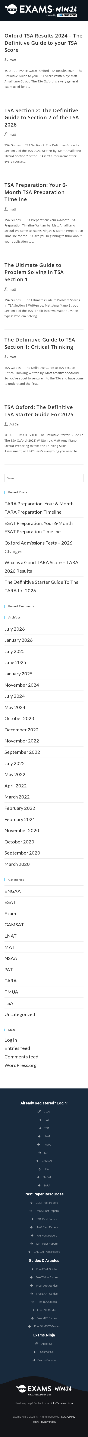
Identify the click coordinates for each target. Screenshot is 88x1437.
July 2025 (14, 651)
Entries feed (17, 1048)
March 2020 (17, 864)
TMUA (11, 992)
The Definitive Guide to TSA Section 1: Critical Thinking (39, 343)
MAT (9, 947)
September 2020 (22, 853)
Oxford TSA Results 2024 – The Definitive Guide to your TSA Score (43, 42)
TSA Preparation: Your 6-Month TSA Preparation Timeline (35, 192)
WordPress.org (20, 1065)
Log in (10, 1040)
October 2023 (19, 718)
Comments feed (21, 1056)
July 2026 (14, 629)
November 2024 (21, 685)
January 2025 (18, 673)
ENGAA (12, 891)
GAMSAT (14, 924)
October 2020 (19, 842)
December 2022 (21, 729)
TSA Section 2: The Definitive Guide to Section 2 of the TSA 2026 (41, 117)
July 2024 (14, 696)
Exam (10, 913)
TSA (8, 1003)
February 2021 (19, 819)
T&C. (64, 1416)
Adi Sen (14, 424)
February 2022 (19, 808)
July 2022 (14, 763)
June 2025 (15, 662)
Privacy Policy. (48, 1421)
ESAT (10, 902)
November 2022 (21, 741)
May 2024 (14, 707)
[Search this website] (44, 477)
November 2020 (21, 830)
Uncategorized (19, 1014)
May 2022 (14, 774)
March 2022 (17, 797)
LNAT (10, 936)
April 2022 (15, 785)
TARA (10, 980)
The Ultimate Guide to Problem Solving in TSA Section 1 (34, 272)
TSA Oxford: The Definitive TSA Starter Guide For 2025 (39, 411)
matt (12, 60)
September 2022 (22, 752)
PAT (8, 969)
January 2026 (18, 640)
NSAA (10, 958)
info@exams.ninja (62, 1403)
